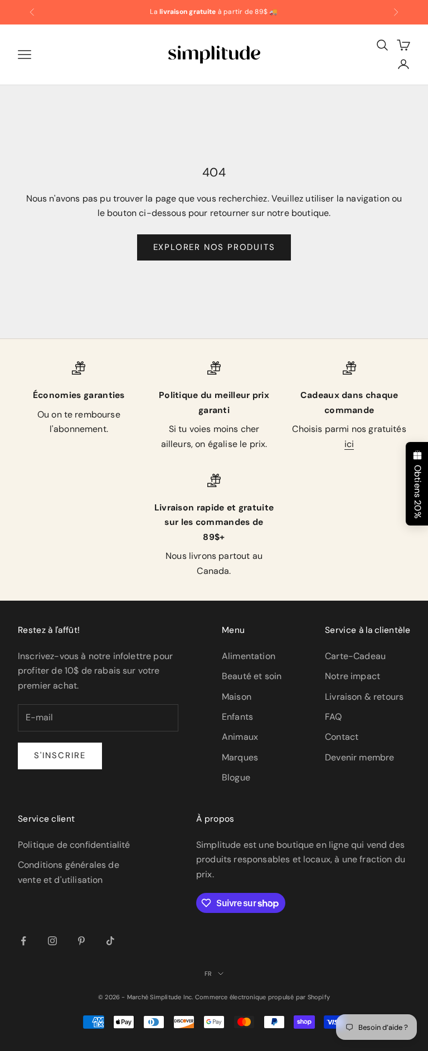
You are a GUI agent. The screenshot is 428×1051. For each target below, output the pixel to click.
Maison (236, 697)
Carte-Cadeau (355, 656)
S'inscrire (60, 755)
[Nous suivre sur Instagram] (52, 940)
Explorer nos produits (214, 247)
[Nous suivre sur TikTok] (110, 940)
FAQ (333, 717)
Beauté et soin (251, 676)
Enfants (237, 717)
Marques (240, 757)
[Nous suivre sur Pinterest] (81, 940)
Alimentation (248, 656)
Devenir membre (359, 757)
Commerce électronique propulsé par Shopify (262, 997)
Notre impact (352, 676)
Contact (341, 737)
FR (208, 974)
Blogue (236, 777)
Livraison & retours (364, 697)
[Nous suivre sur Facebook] (23, 940)
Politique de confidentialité (74, 845)
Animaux (240, 737)
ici (349, 444)
